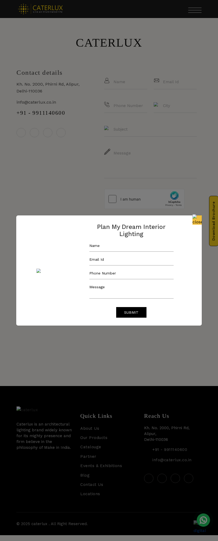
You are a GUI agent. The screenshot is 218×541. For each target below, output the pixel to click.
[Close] (197, 220)
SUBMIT (131, 312)
